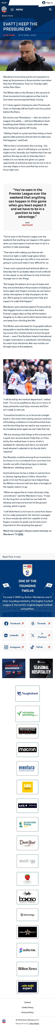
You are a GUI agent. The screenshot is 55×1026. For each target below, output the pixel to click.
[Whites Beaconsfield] (27, 879)
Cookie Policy (27, 1007)
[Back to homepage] (4, 9)
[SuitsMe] (27, 950)
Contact (27, 1002)
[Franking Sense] (27, 731)
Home (10, 16)
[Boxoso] (27, 897)
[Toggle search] (50, 9)
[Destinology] (27, 915)
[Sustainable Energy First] (27, 824)
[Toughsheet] (27, 694)
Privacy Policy (27, 1012)
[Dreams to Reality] (27, 932)
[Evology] (27, 861)
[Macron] (27, 750)
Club (4, 2)
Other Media (34, 1024)
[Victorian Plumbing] (27, 714)
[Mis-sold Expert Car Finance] (27, 987)
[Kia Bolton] (27, 806)
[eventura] (27, 768)
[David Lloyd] (27, 843)
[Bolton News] (27, 969)
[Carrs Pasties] (27, 787)
